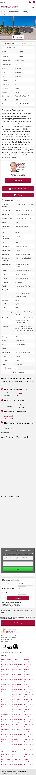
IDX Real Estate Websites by (9, 771)
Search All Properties (19, 189)
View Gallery (19, 37)
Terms (11, 773)
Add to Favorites (10, 47)
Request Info (27, 43)
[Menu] (33, 7)
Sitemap (3, 656)
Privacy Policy (18, 652)
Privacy (17, 773)
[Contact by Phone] (30, 2)
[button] (2, 28)
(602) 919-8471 (18, 175)
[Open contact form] (34, 2)
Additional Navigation (18, 623)
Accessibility (5, 773)
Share (19, 195)
